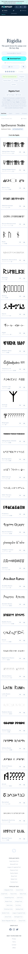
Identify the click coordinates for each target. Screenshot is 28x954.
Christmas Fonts (8, 909)
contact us (19, 3)
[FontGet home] (6, 7)
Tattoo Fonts (23, 894)
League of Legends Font (14, 867)
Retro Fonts (10, 905)
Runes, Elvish (7, 80)
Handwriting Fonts (9, 897)
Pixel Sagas (11, 95)
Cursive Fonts (19, 890)
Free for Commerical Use (9, 76)
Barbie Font (14, 879)
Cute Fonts (19, 897)
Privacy (14, 939)
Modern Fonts (8, 901)
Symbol (14, 84)
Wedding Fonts (19, 909)
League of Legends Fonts (18, 913)
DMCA (14, 948)
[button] (21, 6)
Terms (14, 942)
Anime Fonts (8, 917)
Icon (22, 80)
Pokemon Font (14, 870)
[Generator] (14, 10)
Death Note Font (14, 861)
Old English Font (18, 917)
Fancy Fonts (13, 894)
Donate (19, 95)
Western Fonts (5, 913)
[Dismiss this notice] (26, 2)
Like (11, 66)
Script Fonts (4, 894)
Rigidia (8, 100)
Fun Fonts (18, 905)
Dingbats (21, 76)
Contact (14, 945)
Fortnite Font (14, 882)
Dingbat (16, 80)
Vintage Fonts (18, 901)
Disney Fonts (22, 920)
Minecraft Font (14, 864)
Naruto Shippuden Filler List (9, 920)
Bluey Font (14, 876)
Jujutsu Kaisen (14, 873)
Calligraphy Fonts (8, 890)
